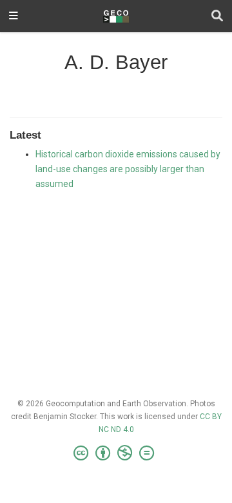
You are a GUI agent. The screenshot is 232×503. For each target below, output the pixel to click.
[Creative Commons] (116, 453)
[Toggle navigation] (13, 16)
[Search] (217, 16)
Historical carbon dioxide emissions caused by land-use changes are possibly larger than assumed (127, 169)
